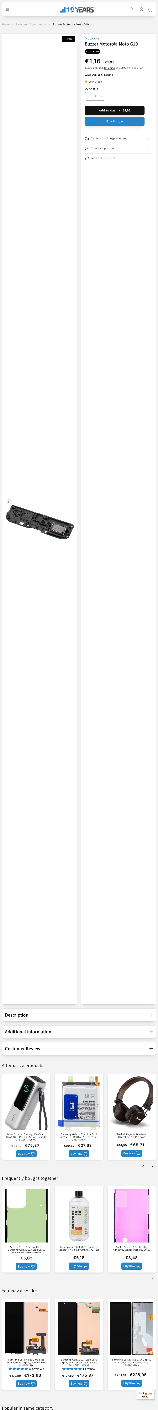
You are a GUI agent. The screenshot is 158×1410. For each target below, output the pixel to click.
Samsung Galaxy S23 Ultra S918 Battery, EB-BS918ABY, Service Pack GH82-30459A (79, 1137)
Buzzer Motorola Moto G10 (71, 24)
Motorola (92, 38)
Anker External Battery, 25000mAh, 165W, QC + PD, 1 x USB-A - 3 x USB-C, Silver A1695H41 (26, 1137)
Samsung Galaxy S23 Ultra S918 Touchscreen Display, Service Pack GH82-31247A (26, 1362)
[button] (132, 9)
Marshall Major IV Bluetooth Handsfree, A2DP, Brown (131, 1136)
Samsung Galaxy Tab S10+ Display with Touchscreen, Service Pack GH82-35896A (131, 1362)
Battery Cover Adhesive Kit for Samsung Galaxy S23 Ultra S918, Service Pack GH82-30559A (26, 1250)
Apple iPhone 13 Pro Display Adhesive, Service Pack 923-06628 (131, 1248)
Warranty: (92, 74)
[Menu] (152, 1391)
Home (6, 24)
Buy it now (114, 121)
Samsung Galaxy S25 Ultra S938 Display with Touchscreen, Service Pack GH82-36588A (79, 1362)
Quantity (91, 88)
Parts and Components (31, 24)
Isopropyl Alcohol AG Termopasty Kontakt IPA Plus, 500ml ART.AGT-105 (79, 1248)
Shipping (109, 67)
